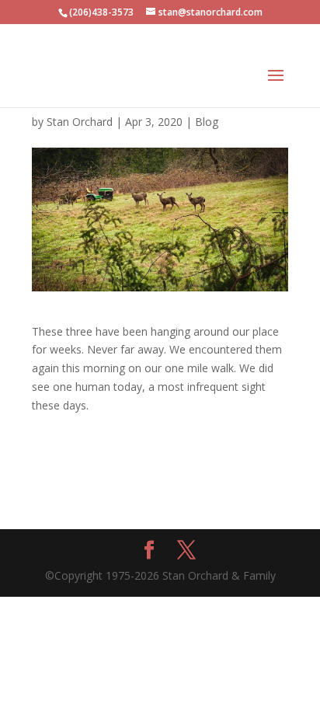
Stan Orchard (80, 121)
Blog (206, 121)
